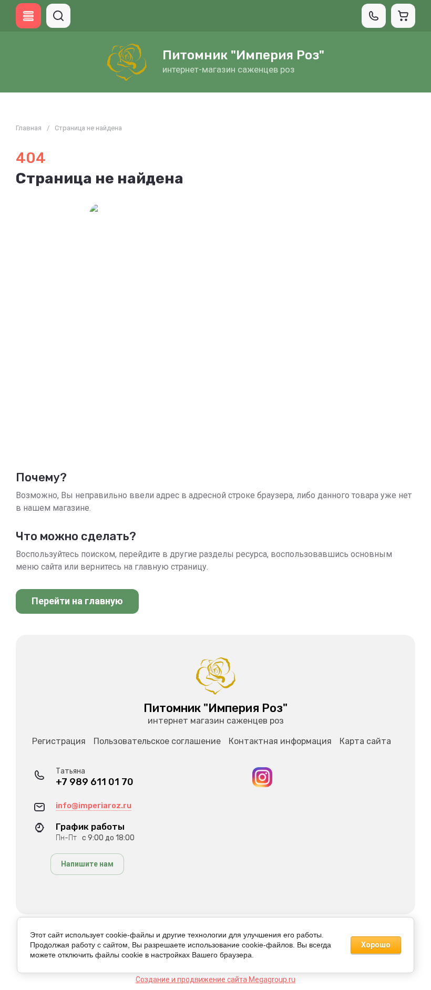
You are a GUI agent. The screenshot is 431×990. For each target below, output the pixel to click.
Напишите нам (87, 864)
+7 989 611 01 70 (95, 782)
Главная (29, 128)
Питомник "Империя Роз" (243, 55)
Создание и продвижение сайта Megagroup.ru (215, 979)
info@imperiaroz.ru (93, 805)
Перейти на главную (77, 600)
